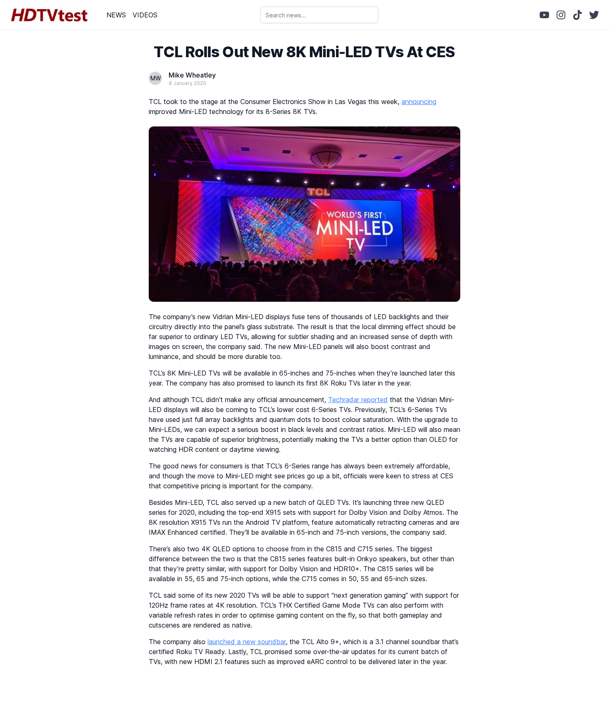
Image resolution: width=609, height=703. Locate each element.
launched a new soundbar (247, 642)
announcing (418, 101)
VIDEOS (145, 15)
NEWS (116, 15)
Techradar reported (358, 399)
